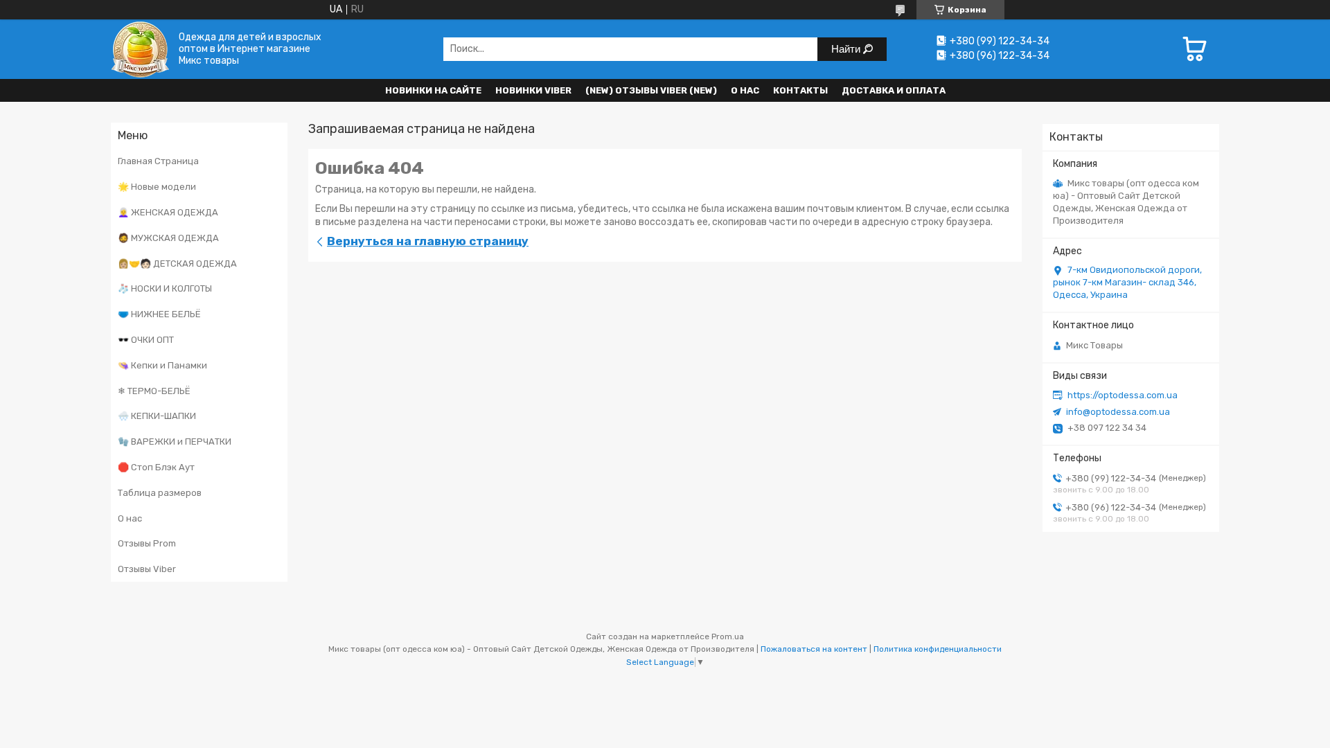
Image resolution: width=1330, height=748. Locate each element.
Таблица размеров (160, 493)
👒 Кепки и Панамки (162, 365)
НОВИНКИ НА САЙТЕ (433, 90)
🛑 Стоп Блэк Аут (156, 467)
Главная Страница (158, 161)
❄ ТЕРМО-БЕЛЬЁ (154, 391)
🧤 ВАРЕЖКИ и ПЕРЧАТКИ (174, 441)
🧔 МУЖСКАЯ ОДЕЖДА (168, 238)
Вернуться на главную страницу (428, 241)
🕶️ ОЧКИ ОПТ (146, 340)
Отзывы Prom (147, 543)
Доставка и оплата (894, 90)
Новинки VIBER (533, 90)
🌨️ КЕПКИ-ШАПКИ (157, 416)
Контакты (800, 90)
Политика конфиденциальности (938, 649)
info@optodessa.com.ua (1118, 412)
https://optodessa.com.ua (1122, 395)
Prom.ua (727, 636)
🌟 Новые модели (157, 186)
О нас (745, 90)
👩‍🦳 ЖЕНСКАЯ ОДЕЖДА (168, 212)
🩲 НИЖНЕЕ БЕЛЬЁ (159, 314)
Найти (847, 49)
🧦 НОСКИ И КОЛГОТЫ (165, 288)
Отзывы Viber (147, 569)
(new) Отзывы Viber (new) (651, 90)
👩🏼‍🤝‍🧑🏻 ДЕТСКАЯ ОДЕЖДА (177, 263)
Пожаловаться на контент (814, 649)
